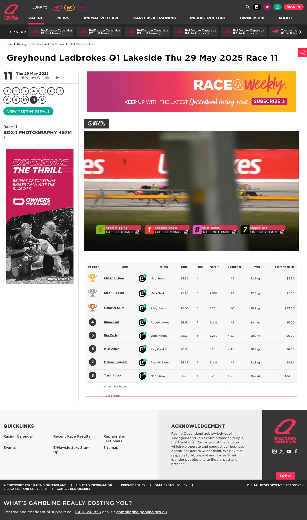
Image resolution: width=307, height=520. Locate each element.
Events (9, 448)
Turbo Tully (112, 395)
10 (25, 100)
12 (42, 100)
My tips (267, 7)
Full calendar (278, 7)
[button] (51, 32)
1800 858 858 (88, 512)
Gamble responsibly (73, 489)
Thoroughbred (57, 8)
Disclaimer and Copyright (25, 489)
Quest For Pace (115, 386)
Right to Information (94, 485)
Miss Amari (112, 348)
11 (33, 100)
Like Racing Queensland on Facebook (296, 451)
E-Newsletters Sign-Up (71, 450)
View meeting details (28, 111)
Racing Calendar (18, 436)
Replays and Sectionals (114, 438)
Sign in (293, 7)
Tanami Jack (112, 375)
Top (283, 476)
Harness (69, 8)
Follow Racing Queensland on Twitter (281, 451)
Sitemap (110, 448)
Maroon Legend (115, 362)
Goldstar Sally (114, 308)
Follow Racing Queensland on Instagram (274, 451)
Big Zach (110, 335)
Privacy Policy (133, 485)
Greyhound (82, 8)
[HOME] (12, 12)
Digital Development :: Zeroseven (275, 485)
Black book (257, 7)
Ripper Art (111, 322)
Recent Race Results (71, 436)
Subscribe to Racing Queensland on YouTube (289, 451)
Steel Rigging (114, 292)
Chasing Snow (114, 278)
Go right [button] (300, 32)
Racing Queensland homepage (285, 431)
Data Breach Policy (171, 485)
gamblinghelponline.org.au (141, 512)
